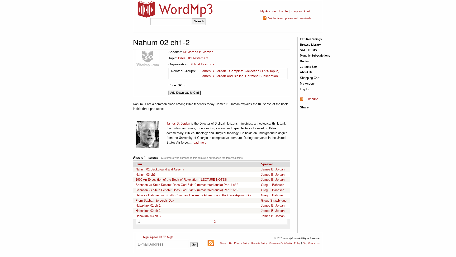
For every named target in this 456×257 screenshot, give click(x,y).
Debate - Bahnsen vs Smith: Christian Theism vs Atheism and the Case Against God (194, 195)
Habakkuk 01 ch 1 (148, 205)
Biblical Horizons (202, 64)
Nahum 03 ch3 (146, 174)
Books (304, 61)
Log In (283, 11)
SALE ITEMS (308, 50)
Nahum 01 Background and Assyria (160, 169)
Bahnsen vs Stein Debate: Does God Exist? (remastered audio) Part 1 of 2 (187, 185)
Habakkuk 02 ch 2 (148, 211)
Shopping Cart (300, 11)
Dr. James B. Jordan (198, 52)
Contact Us (226, 243)
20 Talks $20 (308, 66)
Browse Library (310, 44)
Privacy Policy (241, 243)
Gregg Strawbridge (273, 200)
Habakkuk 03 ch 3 (148, 216)
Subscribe (311, 99)
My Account (268, 11)
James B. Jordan (178, 123)
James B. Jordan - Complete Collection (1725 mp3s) (240, 71)
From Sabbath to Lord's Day (155, 200)
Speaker (267, 164)
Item (139, 164)
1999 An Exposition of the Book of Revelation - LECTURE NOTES (181, 179)
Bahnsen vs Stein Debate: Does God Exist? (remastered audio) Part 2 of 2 (187, 190)
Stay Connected (311, 243)
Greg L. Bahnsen (272, 185)
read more (199, 142)
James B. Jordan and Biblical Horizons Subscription (239, 76)
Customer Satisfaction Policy (284, 243)
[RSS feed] (211, 242)
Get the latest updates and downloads (289, 18)
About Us (306, 72)
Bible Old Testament (193, 58)
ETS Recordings (311, 39)
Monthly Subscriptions (315, 55)
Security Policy (259, 243)
